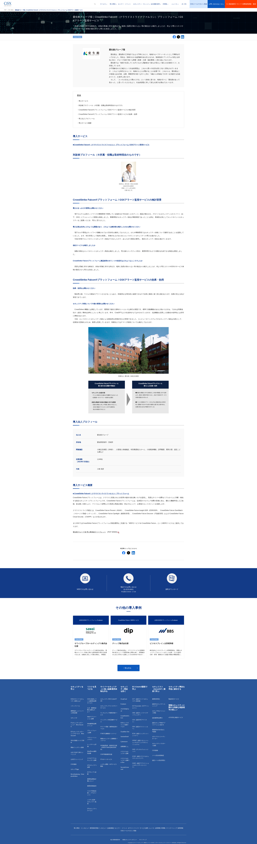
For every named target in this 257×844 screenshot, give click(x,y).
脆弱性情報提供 (91, 786)
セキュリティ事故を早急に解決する (177, 688)
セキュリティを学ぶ (77, 688)
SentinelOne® (125, 736)
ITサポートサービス (106, 759)
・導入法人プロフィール (86, 118)
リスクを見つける (91, 688)
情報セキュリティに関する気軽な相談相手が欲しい (177, 707)
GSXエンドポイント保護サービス (125, 724)
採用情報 (180, 828)
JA (182, 4)
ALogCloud (124, 699)
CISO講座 (73, 764)
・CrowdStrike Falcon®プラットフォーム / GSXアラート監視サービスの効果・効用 (107, 114)
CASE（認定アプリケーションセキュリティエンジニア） (140, 765)
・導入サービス (82, 101)
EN (185, 4)
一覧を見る (127, 668)
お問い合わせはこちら (216, 4)
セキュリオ (74, 718)
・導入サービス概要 (84, 123)
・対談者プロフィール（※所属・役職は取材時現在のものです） (100, 105)
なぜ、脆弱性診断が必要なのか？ (91, 710)
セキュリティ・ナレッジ (141, 4)
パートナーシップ (171, 828)
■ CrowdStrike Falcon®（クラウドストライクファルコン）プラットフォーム (101, 493)
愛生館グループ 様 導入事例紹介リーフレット (89, 532)
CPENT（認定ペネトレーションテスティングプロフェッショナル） (140, 742)
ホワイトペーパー (133, 828)
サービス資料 (144, 828)
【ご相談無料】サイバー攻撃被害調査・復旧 (241, 4)
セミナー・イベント (124, 4)
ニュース (174, 4)
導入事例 (112, 4)
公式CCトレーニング (77, 759)
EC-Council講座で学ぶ (139, 688)
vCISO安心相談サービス (176, 717)
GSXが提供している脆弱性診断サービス (92, 701)
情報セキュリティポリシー (129, 839)
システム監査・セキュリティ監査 (91, 801)
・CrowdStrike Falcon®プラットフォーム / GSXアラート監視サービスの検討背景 (106, 110)
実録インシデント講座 (77, 747)
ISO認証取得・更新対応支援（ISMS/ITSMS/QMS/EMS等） (108, 747)
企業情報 (158, 828)
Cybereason (124, 741)
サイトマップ (143, 839)
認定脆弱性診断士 (157, 718)
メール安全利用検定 (158, 755)
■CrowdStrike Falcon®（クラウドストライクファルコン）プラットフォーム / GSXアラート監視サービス (111, 145)
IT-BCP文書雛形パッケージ (108, 733)
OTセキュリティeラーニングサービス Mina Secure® (77, 733)
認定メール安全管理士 (158, 760)
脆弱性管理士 (156, 699)
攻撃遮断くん (124, 746)
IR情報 (165, 4)
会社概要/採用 (155, 4)
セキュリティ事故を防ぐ (124, 689)
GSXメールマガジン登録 (198, 4)
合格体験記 (110, 828)
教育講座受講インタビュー (98, 828)
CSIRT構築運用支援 (106, 754)
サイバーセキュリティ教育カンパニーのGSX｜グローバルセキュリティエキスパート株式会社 (155, 842)
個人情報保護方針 (115, 839)
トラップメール (75, 706)
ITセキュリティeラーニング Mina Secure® (77, 724)
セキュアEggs (75, 769)
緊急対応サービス (174, 699)
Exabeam (123, 704)
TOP (5, 10)
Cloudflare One (125, 731)
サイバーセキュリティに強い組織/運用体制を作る (108, 689)
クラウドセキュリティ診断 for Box (125, 760)
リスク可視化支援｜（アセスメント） (91, 793)
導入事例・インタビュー (81, 828)
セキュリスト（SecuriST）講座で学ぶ (158, 689)
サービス (103, 4)
